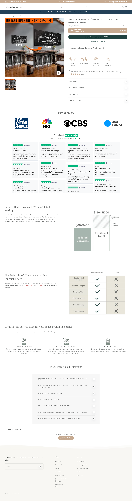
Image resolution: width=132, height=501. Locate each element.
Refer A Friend (59, 475)
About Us (58, 461)
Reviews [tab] (10, 430)
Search (57, 468)
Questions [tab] (18, 430)
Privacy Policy (81, 461)
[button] (123, 7)
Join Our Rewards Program (61, 480)
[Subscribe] (40, 466)
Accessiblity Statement (59, 486)
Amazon (26, 285)
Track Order (59, 472)
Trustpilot (39, 285)
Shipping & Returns (83, 465)
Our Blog (80, 475)
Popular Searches (61, 465)
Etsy (31, 285)
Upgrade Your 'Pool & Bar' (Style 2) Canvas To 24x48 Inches (93, 19)
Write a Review (68, 438)
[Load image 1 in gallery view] (10, 84)
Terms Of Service (82, 468)
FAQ (78, 472)
